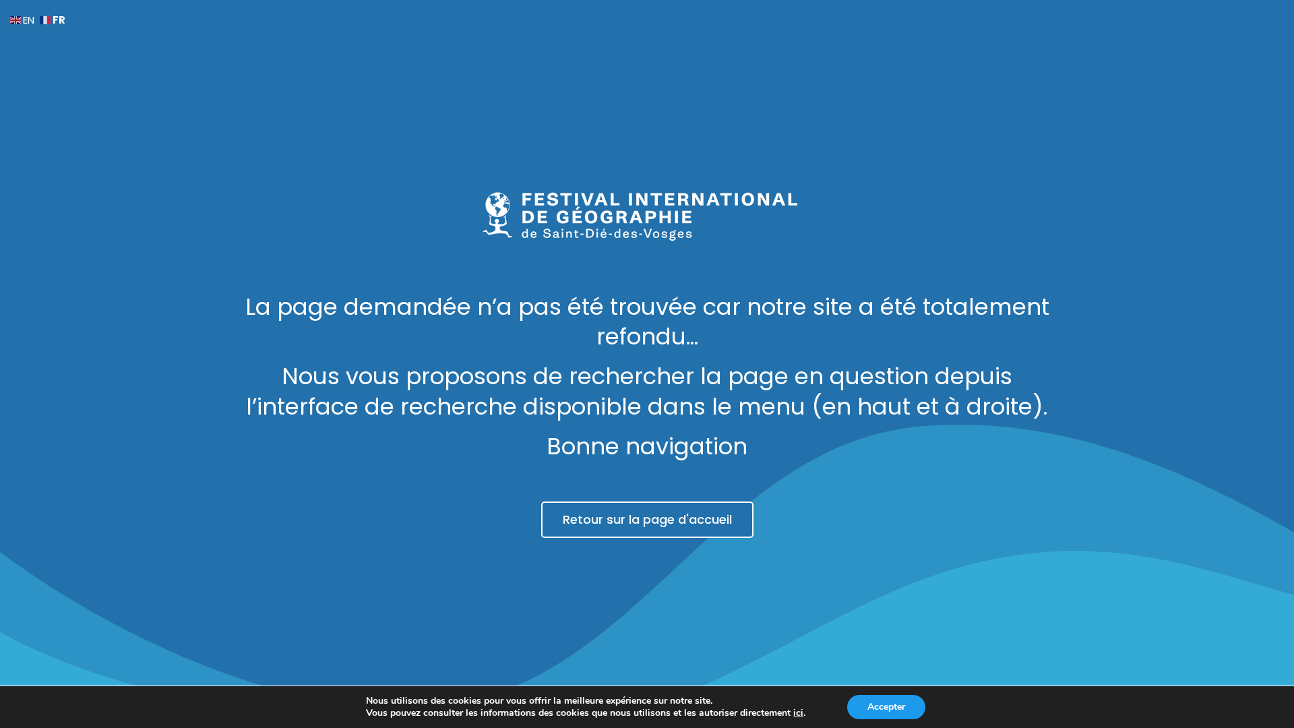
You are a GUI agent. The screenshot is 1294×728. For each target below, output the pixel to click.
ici (798, 713)
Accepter (886, 706)
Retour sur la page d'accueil (647, 519)
